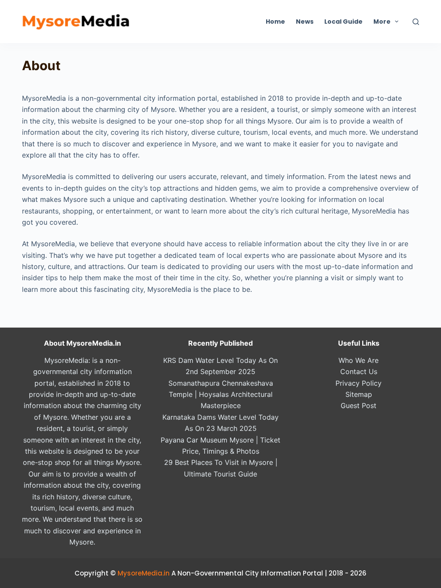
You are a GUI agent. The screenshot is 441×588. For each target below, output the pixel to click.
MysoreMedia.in (144, 573)
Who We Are (359, 360)
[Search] (416, 22)
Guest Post (358, 405)
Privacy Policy (358, 383)
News (305, 21)
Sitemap (358, 394)
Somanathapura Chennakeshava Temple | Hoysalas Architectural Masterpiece (220, 394)
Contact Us (358, 371)
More (382, 21)
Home (275, 21)
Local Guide (343, 21)
